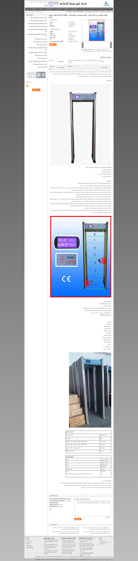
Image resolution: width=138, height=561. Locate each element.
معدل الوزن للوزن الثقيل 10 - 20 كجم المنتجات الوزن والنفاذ (87, 554)
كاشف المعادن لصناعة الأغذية (39, 17)
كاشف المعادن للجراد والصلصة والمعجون (36, 34)
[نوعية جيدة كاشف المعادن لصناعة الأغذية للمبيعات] (31, 79)
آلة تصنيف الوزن (42, 44)
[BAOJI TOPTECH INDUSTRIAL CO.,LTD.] (58, 6)
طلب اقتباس (56, 4)
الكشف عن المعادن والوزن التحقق (38, 52)
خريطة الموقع (29, 545)
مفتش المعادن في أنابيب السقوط (38, 26)
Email (50, 4)
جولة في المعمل (49, 9)
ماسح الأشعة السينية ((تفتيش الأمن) (38, 61)
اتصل (54, 44)
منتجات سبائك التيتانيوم (40, 64)
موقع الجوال (29, 547)
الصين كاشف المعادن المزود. (97, 557)
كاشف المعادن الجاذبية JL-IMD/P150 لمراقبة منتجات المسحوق (86, 549)
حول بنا (40, 9)
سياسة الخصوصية (109, 557)
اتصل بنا (66, 9)
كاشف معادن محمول (41, 55)
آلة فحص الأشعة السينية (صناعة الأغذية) (37, 47)
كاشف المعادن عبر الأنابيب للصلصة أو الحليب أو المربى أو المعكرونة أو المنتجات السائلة (87, 545)
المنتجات (34, 9)
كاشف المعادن (38, 11)
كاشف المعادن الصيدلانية (40, 42)
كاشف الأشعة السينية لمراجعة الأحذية (37, 23)
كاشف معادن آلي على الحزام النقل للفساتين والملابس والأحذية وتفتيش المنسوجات (68, 541)
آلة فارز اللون (43, 67)
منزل (28, 9)
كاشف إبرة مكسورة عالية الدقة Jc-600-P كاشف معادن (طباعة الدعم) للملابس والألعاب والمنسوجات (68, 551)
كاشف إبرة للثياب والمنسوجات (39, 20)
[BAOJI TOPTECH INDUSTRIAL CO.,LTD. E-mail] (51, 509)
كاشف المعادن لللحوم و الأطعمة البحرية (37, 29)
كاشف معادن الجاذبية (41, 39)
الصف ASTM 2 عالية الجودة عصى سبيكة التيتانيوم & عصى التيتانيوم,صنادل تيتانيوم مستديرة (51, 547)
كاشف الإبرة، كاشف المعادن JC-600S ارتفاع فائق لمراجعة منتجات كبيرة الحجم (69, 546)
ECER (89, 557)
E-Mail (28, 543)
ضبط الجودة (58, 9)
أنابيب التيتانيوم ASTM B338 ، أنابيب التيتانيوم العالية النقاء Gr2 (51, 541)
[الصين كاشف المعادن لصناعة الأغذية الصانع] (108, 3)
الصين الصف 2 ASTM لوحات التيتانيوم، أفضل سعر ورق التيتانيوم (51, 552)
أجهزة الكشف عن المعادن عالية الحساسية (86, 540)
